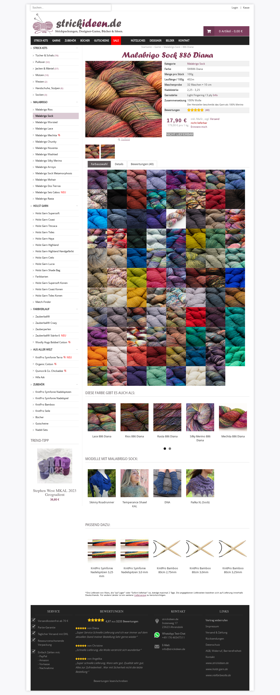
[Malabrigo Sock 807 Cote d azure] (137, 226)
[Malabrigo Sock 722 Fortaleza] (176, 246)
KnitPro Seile (42, 410)
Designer (155, 40)
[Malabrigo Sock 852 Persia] (215, 305)
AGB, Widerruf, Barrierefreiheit (223, 650)
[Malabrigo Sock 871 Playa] (97, 324)
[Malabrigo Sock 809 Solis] (196, 344)
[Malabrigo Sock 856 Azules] (235, 187)
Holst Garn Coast (45, 219)
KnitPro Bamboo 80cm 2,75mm (167, 570)
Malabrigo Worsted (46, 122)
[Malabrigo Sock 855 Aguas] (117, 187)
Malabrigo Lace (44, 128)
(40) (207, 110)
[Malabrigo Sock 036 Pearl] (196, 305)
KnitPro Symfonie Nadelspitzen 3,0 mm (134, 570)
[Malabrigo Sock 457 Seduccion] (137, 344)
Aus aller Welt (42, 349)
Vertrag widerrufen (217, 620)
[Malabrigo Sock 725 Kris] (235, 265)
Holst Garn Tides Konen (48, 295)
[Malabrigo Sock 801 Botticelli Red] (137, 207)
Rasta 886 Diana (167, 436)
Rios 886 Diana (134, 436)
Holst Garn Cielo (44, 257)
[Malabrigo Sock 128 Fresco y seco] (215, 246)
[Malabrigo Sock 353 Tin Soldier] (137, 364)
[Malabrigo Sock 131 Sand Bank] (117, 344)
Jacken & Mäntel (46, 68)
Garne (56, 40)
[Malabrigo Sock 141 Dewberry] (156, 226)
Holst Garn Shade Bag (47, 270)
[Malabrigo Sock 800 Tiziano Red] (156, 364)
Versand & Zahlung (216, 632)
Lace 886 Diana (101, 436)
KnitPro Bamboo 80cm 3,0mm (200, 570)
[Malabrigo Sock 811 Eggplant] (196, 226)
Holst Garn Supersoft (47, 213)
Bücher (39, 417)
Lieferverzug (140, 595)
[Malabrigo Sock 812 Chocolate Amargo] (235, 207)
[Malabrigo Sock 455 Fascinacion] (117, 246)
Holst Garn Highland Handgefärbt (54, 251)
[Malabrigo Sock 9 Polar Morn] (156, 324)
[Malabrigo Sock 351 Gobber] (117, 265)
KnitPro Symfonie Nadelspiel (51, 398)
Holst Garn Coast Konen (49, 289)
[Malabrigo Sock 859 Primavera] (176, 324)
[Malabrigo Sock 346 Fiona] (137, 246)
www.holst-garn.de (217, 669)
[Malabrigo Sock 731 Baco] (97, 207)
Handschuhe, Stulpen (49, 88)
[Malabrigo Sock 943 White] (196, 383)
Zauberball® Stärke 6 (50, 335)
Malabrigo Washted (46, 154)
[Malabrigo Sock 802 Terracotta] (97, 364)
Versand (214, 119)
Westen (41, 81)
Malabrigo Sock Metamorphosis (53, 173)
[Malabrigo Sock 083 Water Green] (156, 383)
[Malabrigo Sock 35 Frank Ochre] (196, 246)
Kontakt (183, 40)
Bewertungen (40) (142, 164)
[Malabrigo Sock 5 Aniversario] (176, 187)
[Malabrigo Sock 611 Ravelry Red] (196, 324)
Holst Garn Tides (44, 232)
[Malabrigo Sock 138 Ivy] (196, 265)
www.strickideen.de (217, 663)
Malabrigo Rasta (44, 198)
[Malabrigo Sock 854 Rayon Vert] (215, 324)
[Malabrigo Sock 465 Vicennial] (117, 383)
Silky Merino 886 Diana (200, 438)
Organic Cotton (44, 364)
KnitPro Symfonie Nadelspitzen (53, 391)
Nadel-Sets (41, 429)
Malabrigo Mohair (45, 179)
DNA (167, 502)
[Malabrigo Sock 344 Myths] (97, 305)
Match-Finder (43, 302)
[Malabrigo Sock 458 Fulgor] (235, 246)
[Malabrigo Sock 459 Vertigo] (97, 383)
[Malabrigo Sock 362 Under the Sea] (196, 364)
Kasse (246, 7)
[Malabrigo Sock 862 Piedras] (235, 305)
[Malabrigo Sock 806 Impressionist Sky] (137, 265)
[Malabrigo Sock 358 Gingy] (97, 265)
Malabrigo (40, 102)
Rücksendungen (215, 638)
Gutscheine (41, 423)
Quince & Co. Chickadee (49, 371)
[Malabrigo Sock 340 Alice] (156, 187)
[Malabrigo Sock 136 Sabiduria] (97, 344)
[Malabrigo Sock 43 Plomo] (117, 324)
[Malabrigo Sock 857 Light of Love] (156, 285)
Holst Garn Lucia (44, 264)
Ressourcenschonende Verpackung (51, 642)
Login (235, 7)
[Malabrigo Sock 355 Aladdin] (137, 187)
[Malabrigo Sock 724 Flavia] (156, 246)
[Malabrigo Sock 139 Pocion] (137, 324)
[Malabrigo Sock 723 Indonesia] (176, 265)
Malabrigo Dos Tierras (48, 186)
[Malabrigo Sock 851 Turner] (176, 364)
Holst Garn (40, 205)
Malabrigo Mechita (46, 135)
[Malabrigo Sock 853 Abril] (97, 187)
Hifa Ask (40, 377)
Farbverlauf (41, 309)
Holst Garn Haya (44, 238)
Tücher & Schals (46, 55)
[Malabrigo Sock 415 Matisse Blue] (235, 285)
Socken (41, 94)
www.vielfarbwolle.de (218, 675)
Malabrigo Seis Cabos (50, 192)
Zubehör (38, 384)
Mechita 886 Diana (233, 436)
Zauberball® (42, 316)
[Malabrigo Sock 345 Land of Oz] (97, 285)
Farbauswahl (99, 164)
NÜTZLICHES (138, 40)
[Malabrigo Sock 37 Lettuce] (137, 285)
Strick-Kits (41, 40)
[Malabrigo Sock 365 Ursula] (215, 364)
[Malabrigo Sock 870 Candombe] (176, 207)
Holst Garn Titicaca (46, 226)
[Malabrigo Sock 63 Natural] (117, 305)
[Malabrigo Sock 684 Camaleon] (156, 207)
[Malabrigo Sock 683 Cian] (97, 226)
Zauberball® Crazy (46, 322)
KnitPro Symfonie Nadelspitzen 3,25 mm (102, 572)
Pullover (42, 62)
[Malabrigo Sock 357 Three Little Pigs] (117, 364)
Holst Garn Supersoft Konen (51, 283)
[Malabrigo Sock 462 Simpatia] (156, 344)
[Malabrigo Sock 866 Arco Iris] (215, 187)
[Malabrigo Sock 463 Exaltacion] (97, 246)
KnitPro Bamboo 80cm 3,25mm (233, 570)
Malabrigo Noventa (46, 148)
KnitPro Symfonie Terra (53, 357)
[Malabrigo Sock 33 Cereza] (215, 207)
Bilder (170, 40)
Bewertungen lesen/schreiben (111, 681)
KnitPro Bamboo (45, 404)
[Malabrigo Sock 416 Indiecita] (156, 265)
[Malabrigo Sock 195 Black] (117, 207)
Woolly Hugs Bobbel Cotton (51, 342)
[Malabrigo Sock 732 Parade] (176, 305)
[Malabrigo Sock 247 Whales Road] (176, 383)
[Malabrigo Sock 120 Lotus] (176, 285)
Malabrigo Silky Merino (48, 160)
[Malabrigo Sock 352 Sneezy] (176, 344)
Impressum (212, 626)
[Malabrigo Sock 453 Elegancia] (215, 226)
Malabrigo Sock (44, 115)
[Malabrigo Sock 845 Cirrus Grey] (117, 226)
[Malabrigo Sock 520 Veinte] (235, 364)
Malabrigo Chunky (45, 141)
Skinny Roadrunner (101, 502)
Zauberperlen (43, 329)
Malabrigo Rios (43, 109)
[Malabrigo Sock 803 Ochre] (137, 305)
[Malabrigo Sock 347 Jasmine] (215, 265)
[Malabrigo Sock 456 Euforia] (235, 226)
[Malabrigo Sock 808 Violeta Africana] (137, 383)
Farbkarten (41, 276)
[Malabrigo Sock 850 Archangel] (196, 187)
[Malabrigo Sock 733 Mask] (215, 285)
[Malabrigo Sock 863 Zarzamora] (215, 383)
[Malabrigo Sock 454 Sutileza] (215, 344)
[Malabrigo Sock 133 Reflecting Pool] (235, 324)
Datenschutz (213, 644)
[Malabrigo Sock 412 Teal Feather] (235, 344)
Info (215, 95)
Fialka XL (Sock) (200, 502)
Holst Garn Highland (47, 245)
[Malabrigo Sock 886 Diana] (92, 152)
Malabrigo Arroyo (45, 167)
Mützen (42, 75)
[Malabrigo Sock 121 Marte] (196, 285)
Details (119, 164)
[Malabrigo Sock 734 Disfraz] (176, 226)
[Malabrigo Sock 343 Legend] (117, 285)
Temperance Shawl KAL (134, 504)
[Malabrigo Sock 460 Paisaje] (156, 305)
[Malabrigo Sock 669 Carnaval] (196, 207)
